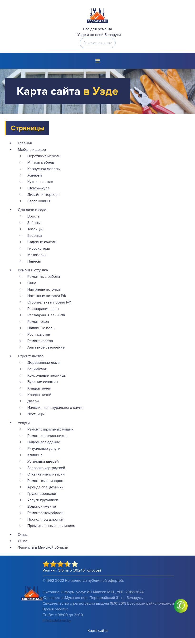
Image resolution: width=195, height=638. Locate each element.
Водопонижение (41, 506)
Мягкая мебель (40, 162)
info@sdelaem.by (57, 620)
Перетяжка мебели (43, 156)
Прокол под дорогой (45, 519)
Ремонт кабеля (40, 341)
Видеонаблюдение (43, 442)
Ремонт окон (38, 321)
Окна (31, 283)
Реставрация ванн (43, 308)
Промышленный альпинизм (51, 525)
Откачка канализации (46, 474)
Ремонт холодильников (47, 435)
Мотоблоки (37, 255)
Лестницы (35, 414)
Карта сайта (97, 630)
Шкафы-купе (38, 188)
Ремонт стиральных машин (50, 429)
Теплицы (34, 229)
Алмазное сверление (46, 347)
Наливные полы (41, 328)
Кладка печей (39, 388)
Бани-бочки (37, 369)
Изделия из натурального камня (55, 407)
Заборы (33, 222)
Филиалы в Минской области (43, 547)
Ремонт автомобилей (45, 513)
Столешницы (38, 201)
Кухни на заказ (40, 181)
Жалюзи (34, 175)
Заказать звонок (97, 43)
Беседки (34, 235)
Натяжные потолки (43, 289)
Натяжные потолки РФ (46, 296)
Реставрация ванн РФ (46, 315)
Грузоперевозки (41, 493)
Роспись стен (38, 334)
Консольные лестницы (46, 375)
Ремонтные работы (43, 276)
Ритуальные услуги (43, 448)
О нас (23, 534)
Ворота (33, 216)
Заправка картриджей (46, 468)
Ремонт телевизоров (45, 480)
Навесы (34, 261)
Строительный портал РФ (49, 302)
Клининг (34, 455)
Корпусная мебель (43, 169)
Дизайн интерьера (43, 194)
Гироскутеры (38, 248)
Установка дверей (43, 461)
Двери (33, 401)
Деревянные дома (43, 362)
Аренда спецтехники (45, 487)
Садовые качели (41, 242)
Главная (25, 143)
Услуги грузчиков (42, 500)
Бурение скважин (42, 382)
